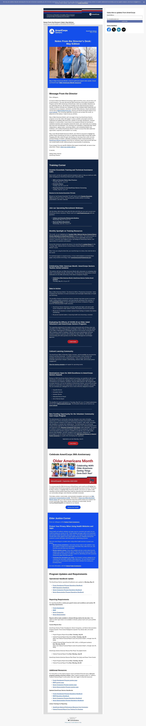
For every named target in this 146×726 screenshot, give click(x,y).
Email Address (110, 15)
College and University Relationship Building (66, 218)
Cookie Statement (83, 3)
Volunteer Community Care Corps (70, 427)
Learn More (73, 443)
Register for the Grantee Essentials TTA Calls (62, 193)
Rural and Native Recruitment (61, 222)
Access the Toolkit (73, 507)
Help (80, 722)
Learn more (73, 341)
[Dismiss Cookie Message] (144, 1)
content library (87, 244)
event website (53, 112)
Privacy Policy (68, 722)
